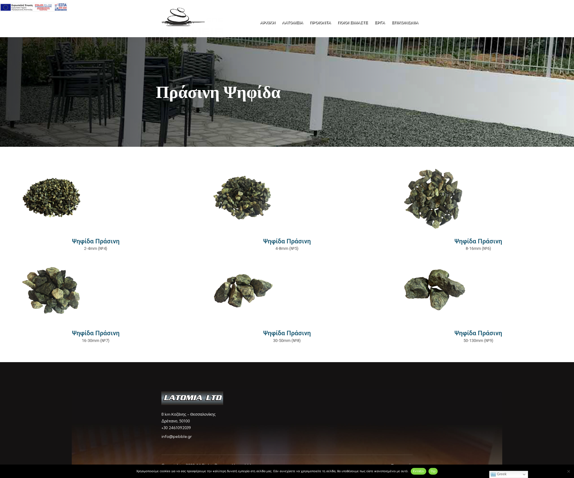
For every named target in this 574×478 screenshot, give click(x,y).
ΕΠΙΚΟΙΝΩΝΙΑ (404, 22)
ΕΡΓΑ (379, 22)
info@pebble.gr (176, 436)
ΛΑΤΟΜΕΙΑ (292, 22)
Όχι (433, 471)
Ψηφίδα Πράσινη (96, 241)
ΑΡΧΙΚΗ (267, 22)
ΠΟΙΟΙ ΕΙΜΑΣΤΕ (352, 22)
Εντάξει (418, 471)
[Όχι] (568, 471)
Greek (501, 474)
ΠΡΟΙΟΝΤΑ (320, 22)
